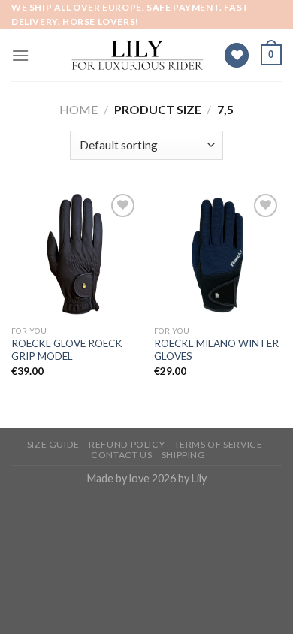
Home (78, 109)
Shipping (184, 454)
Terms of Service (218, 444)
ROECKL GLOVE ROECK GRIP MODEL (66, 350)
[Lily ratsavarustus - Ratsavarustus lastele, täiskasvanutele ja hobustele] (138, 55)
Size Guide (53, 444)
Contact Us (121, 454)
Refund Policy (127, 444)
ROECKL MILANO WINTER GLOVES (216, 350)
